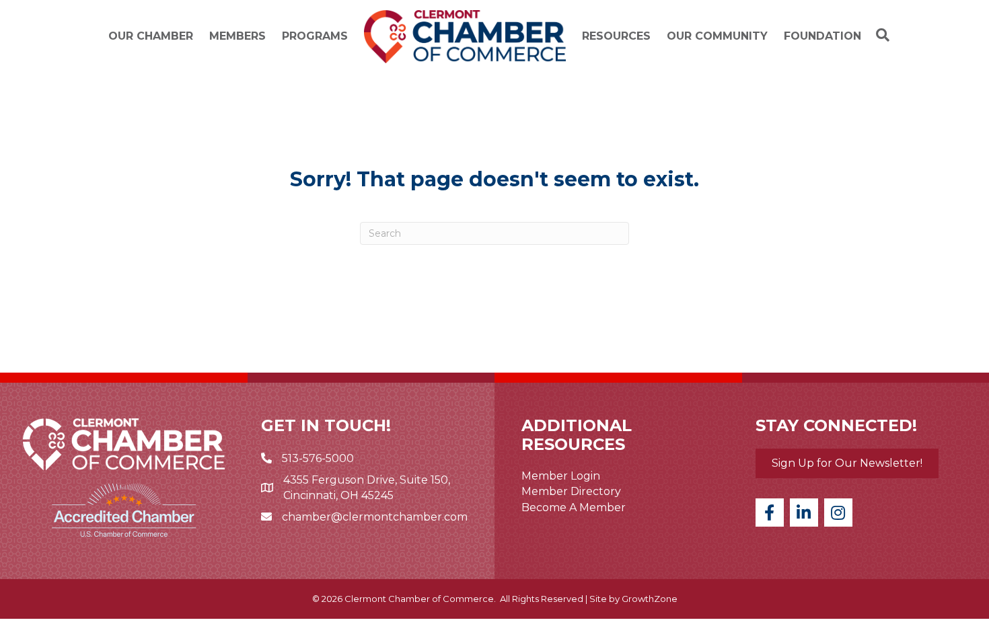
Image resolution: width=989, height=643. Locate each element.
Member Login (560, 475)
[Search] (879, 35)
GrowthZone (649, 598)
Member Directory (571, 491)
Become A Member (573, 507)
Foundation (822, 36)
